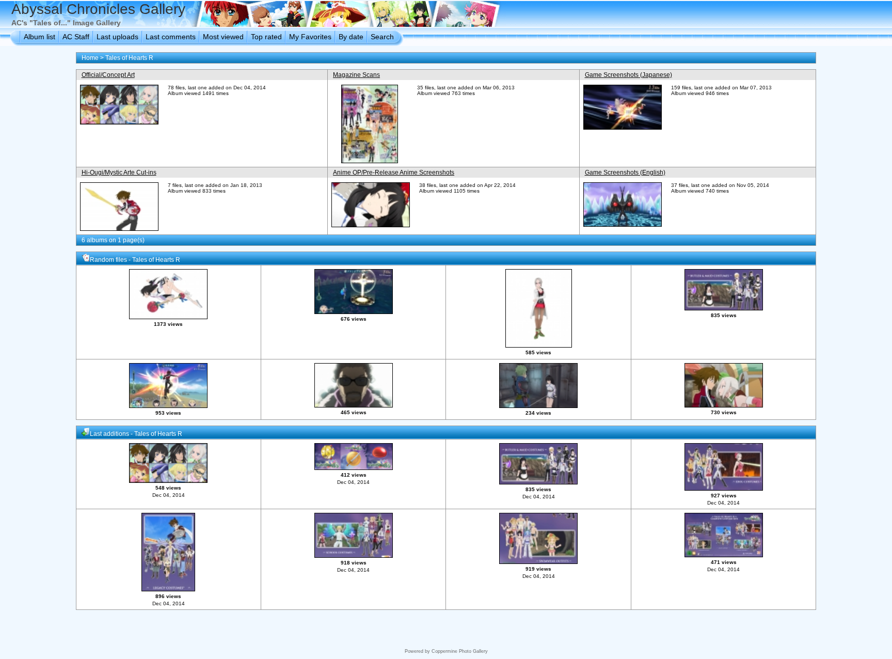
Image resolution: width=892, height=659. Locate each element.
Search (382, 37)
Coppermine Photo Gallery (460, 651)
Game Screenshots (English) (625, 172)
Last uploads (117, 37)
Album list (39, 37)
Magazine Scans (356, 75)
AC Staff (75, 37)
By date (351, 37)
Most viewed (223, 37)
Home (90, 57)
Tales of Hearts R (129, 57)
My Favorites (310, 37)
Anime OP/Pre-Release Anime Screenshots (393, 172)
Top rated (266, 37)
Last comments (171, 37)
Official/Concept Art (108, 75)
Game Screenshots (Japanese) (628, 75)
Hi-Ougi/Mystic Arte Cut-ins (119, 172)
